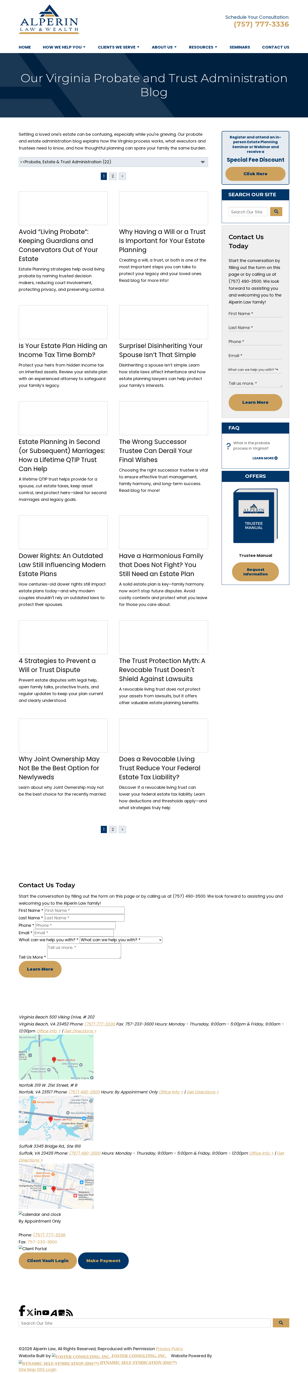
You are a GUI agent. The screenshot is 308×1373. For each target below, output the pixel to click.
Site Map (27, 1369)
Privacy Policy (169, 1349)
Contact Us (275, 47)
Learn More (255, 402)
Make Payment (103, 1260)
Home (25, 47)
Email (25, 933)
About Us (162, 47)
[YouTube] (46, 1314)
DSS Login (46, 1369)
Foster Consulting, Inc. (138, 1356)
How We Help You (62, 47)
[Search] (276, 211)
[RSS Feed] (69, 1314)
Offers (255, 476)
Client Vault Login (48, 1260)
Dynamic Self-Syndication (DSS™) (138, 1362)
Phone (26, 925)
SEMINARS (240, 47)
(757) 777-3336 (261, 24)
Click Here (255, 173)
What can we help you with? (48, 940)
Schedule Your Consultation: (257, 17)
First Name (31, 910)
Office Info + (48, 1031)
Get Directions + (80, 1031)
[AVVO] (54, 1314)
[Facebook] (23, 1314)
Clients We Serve (117, 47)
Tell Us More (32, 957)
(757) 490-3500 (84, 1092)
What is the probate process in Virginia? (249, 445)
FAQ (233, 428)
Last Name (31, 918)
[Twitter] (30, 1314)
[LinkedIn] (38, 1314)
